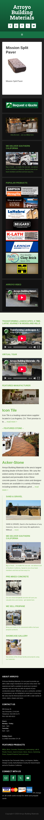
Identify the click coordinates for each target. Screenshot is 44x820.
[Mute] (34, 347)
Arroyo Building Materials (22, 12)
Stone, (25, 752)
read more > (12, 422)
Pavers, (9, 752)
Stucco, (30, 752)
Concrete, (14, 749)
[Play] (5, 347)
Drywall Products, (12, 754)
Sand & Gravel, (18, 752)
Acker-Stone (13, 462)
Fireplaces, (21, 749)
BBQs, (4, 749)
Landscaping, (29, 749)
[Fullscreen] (38, 347)
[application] (22, 338)
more (17, 530)
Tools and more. (23, 754)
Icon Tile (9, 410)
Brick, (8, 749)
